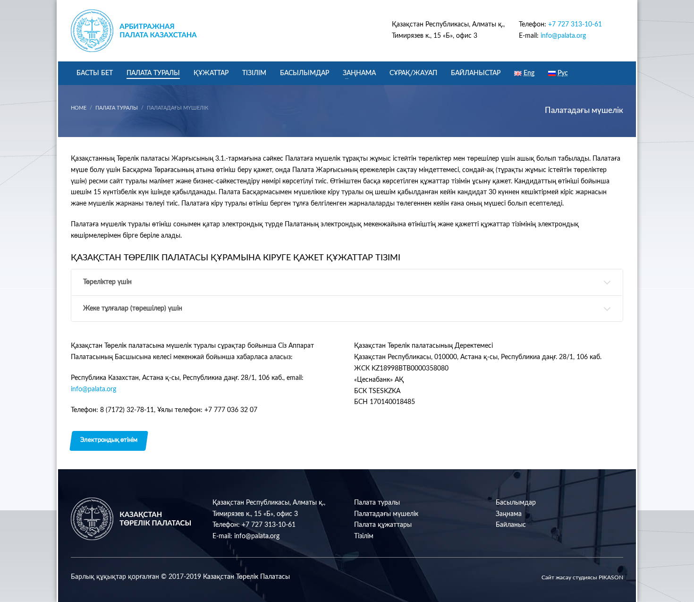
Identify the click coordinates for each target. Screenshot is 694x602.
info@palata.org (563, 36)
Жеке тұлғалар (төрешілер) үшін (132, 308)
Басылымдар (516, 502)
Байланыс (511, 525)
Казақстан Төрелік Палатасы (246, 577)
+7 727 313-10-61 (575, 24)
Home (78, 108)
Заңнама (509, 514)
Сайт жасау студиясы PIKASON (582, 577)
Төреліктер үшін (107, 282)
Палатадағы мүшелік (386, 514)
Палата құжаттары (383, 525)
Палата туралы (116, 108)
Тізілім (363, 536)
